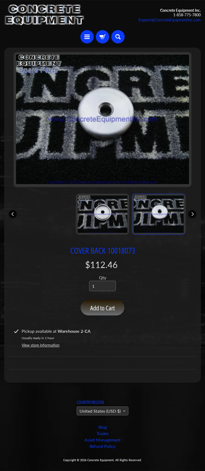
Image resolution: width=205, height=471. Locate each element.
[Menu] (87, 36)
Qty (102, 277)
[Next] (192, 214)
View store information (41, 345)
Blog (102, 426)
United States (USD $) (100, 410)
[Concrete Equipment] (44, 15)
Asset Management (103, 439)
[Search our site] (118, 36)
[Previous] (13, 214)
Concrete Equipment (100, 460)
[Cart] (102, 36)
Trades (103, 433)
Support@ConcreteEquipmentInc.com (169, 20)
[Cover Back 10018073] (159, 214)
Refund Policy (103, 446)
